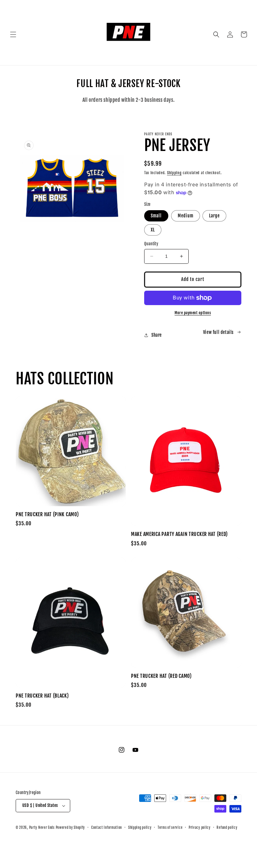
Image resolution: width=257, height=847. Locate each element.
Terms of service (170, 827)
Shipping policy (140, 827)
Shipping (174, 172)
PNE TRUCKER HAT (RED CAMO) (161, 676)
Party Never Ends (42, 827)
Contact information (106, 827)
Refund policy (227, 827)
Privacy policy (200, 827)
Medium (185, 215)
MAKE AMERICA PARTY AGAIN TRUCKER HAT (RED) (179, 534)
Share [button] (156, 335)
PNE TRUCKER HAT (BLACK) (42, 696)
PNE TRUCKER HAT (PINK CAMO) (47, 514)
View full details (218, 332)
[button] (13, 34)
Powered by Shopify (70, 827)
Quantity (151, 243)
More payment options (193, 312)
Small (156, 215)
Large (214, 215)
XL (153, 229)
